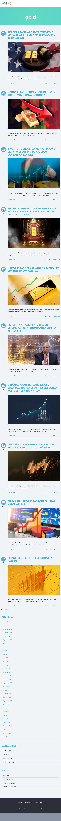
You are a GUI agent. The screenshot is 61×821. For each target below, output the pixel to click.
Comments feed (10, 783)
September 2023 (7, 701)
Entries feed (8, 779)
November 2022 (7, 729)
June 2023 (6, 711)
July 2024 (5, 690)
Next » (6, 609)
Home (20, 802)
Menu (56, 3)
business (7, 751)
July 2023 (5, 708)
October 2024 (7, 679)
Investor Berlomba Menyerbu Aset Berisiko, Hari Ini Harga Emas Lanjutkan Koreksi (32, 151)
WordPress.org (10, 787)
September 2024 (7, 683)
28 (3, 149)
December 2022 (7, 726)
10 (3, 502)
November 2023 (7, 697)
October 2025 (6, 636)
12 (3, 445)
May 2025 (5, 654)
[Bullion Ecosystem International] (9, 3)
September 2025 (7, 640)
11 (3, 33)
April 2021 (5, 736)
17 (3, 269)
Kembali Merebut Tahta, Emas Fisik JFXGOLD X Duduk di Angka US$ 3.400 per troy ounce (32, 211)
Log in (6, 775)
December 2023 (7, 693)
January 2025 (6, 668)
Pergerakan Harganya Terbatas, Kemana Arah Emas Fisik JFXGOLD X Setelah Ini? (31, 35)
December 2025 (7, 629)
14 (3, 326)
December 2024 (7, 672)
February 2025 (7, 665)
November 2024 (7, 675)
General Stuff (9, 754)
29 (3, 93)
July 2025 (5, 647)
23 (3, 209)
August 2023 (6, 704)
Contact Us (39, 802)
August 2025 (6, 643)
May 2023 (5, 715)
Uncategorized (11, 83)
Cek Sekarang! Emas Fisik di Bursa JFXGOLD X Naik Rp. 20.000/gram (31, 446)
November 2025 (7, 632)
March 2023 (6, 719)
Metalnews (8, 758)
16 (3, 386)
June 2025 (6, 650)
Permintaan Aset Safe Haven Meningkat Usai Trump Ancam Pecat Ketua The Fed (33, 327)
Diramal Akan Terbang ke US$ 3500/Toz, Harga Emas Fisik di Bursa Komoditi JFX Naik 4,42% (32, 387)
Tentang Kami (29, 802)
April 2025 (5, 658)
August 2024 (6, 686)
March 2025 (6, 661)
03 (3, 559)
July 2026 (5, 625)
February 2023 (7, 722)
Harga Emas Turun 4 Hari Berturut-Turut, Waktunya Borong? (33, 94)
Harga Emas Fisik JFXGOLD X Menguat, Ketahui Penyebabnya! (33, 270)
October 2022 (7, 733)
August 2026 (6, 622)
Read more (57, 83)
